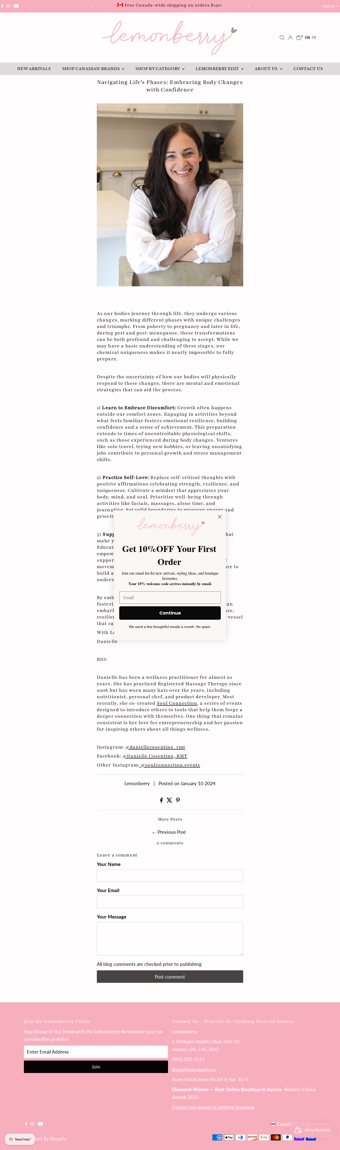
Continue (170, 613)
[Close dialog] (219, 516)
